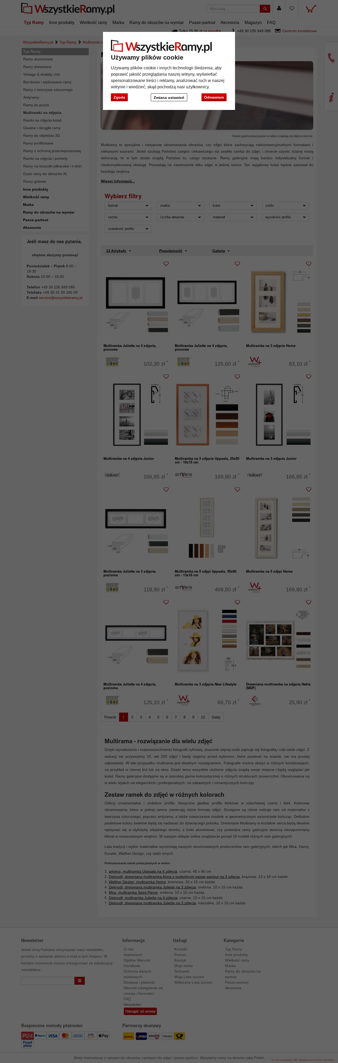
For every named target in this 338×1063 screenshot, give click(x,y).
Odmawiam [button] (214, 97)
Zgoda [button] (119, 97)
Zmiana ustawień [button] (169, 97)
